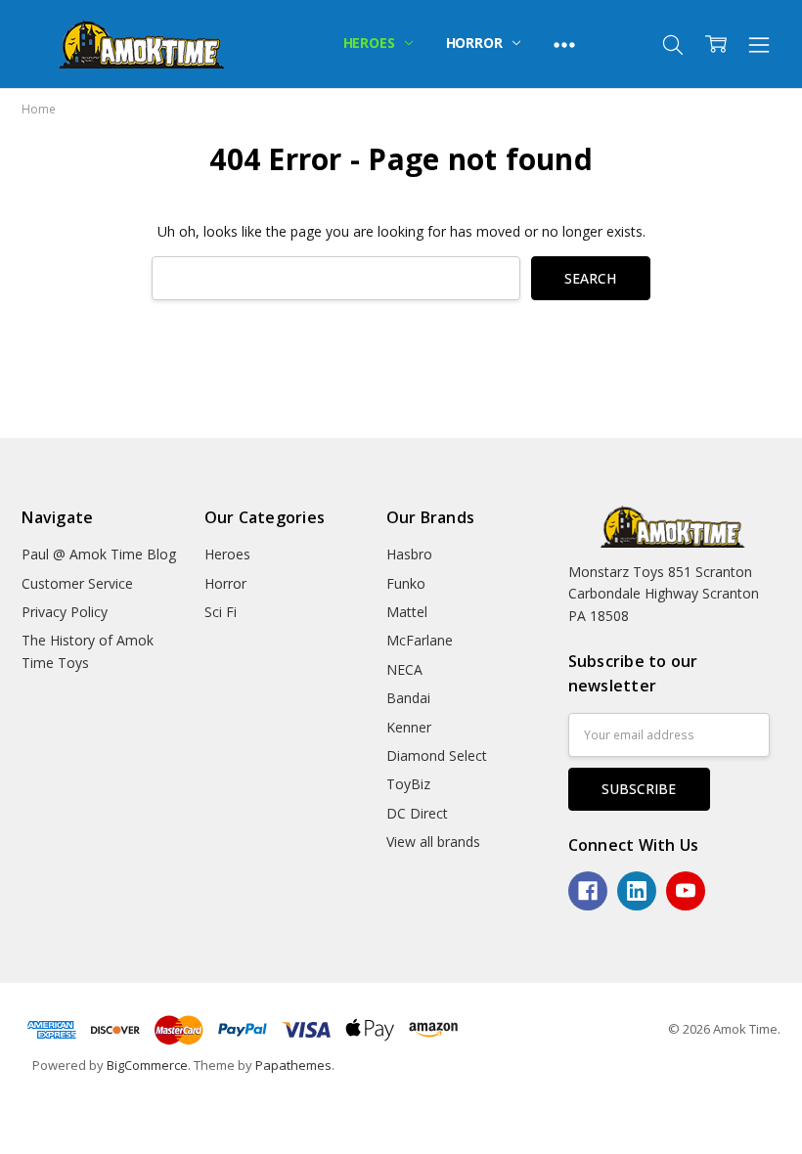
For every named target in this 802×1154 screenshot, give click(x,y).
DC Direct (417, 813)
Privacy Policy (65, 611)
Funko (405, 583)
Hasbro (409, 554)
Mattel (406, 611)
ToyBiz (408, 784)
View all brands (433, 841)
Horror (476, 42)
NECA (404, 669)
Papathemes (293, 1065)
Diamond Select (436, 755)
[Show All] (564, 44)
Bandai (408, 697)
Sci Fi (220, 611)
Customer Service (77, 583)
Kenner (408, 727)
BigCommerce (147, 1065)
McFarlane (419, 640)
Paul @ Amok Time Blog (99, 554)
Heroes (371, 42)
